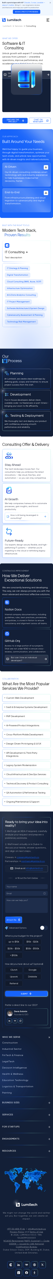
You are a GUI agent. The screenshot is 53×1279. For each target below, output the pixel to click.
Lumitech (7, 26)
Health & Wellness (12, 1074)
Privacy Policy (17, 1232)
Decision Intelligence (14, 1067)
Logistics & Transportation (17, 1086)
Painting (7, 1092)
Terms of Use (36, 1232)
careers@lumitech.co (28, 857)
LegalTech (8, 1061)
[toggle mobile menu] (48, 20)
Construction (10, 1042)
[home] (11, 20)
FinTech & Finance (12, 1055)
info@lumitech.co (37, 1229)
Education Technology (15, 1080)
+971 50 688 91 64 (16, 1229)
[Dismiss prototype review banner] (50, 3)
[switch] (44, 928)
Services (19, 26)
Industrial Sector (12, 1049)
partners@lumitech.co (33, 861)
